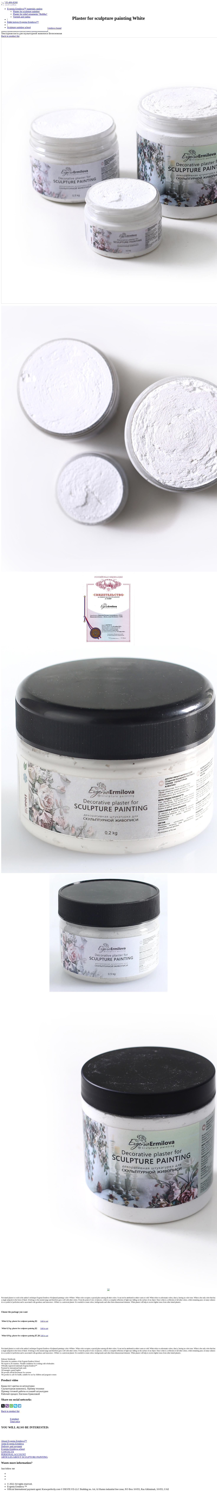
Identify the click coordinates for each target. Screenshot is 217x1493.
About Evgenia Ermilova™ (14, 1441)
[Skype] (15, 1406)
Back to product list (10, 36)
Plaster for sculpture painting (26, 11)
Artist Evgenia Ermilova (12, 1443)
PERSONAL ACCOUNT (13, 1454)
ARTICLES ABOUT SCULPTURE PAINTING (24, 1457)
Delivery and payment (11, 1446)
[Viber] (7, 1406)
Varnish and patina (21, 17)
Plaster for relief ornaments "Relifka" (30, 14)
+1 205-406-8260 (9, 2)
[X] (3, 1406)
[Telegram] (19, 1406)
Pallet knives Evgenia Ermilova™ (23, 22)
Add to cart (44, 1321)
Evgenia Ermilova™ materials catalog (24, 9)
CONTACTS (7, 1451)
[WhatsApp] (11, 1406)
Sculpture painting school (19, 27)
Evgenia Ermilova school (13, 1449)
